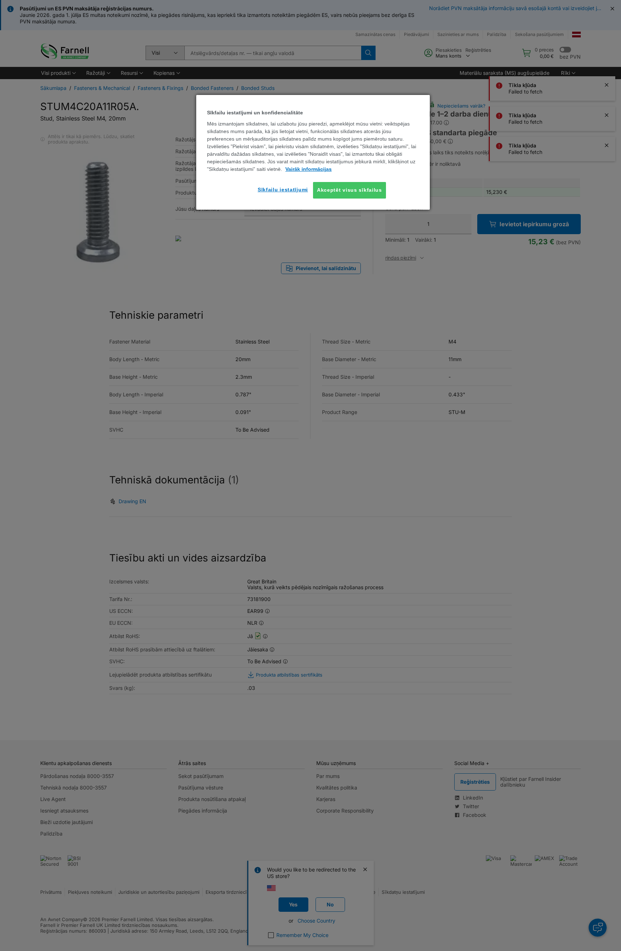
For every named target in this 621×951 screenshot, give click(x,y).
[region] (313, 152)
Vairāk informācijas (308, 169)
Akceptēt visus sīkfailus (349, 190)
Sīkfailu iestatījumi (283, 189)
